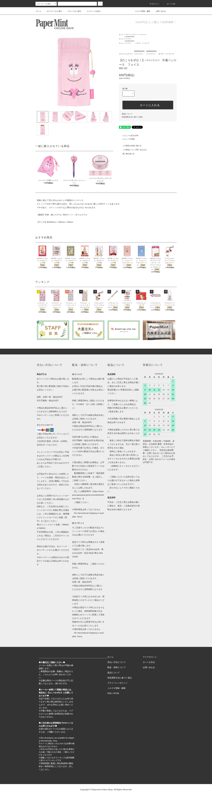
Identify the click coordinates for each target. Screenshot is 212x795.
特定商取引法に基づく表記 (132, 117)
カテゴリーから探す (54, 11)
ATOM (116, 693)
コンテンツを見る (94, 11)
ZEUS (55, 441)
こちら (46, 674)
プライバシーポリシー (117, 683)
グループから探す (74, 11)
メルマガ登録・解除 (142, 11)
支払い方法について (116, 662)
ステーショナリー (131, 34)
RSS (109, 693)
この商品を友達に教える (131, 146)
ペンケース (142, 34)
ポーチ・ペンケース (142, 43)
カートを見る (149, 662)
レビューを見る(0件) (130, 136)
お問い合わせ (161, 11)
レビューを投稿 (128, 139)
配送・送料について (116, 667)
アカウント (154, 4)
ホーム (38, 11)
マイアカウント (150, 657)
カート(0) (171, 4)
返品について (127, 114)
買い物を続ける (128, 154)
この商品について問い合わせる (134, 150)
